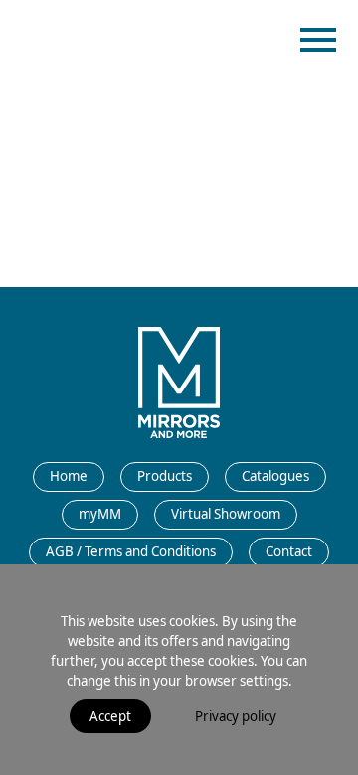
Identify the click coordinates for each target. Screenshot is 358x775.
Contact (289, 551)
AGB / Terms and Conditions (131, 551)
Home (69, 476)
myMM (100, 514)
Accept (110, 716)
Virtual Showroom (225, 514)
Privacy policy (235, 716)
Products (164, 476)
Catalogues (275, 476)
